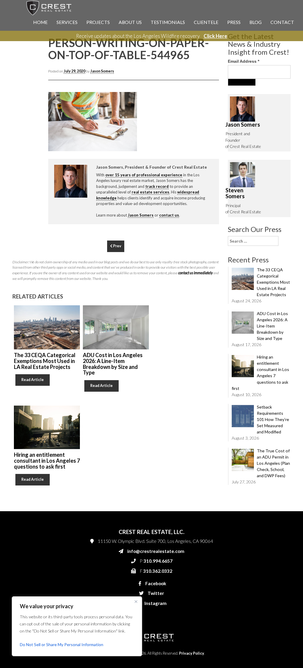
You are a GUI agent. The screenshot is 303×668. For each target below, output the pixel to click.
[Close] (135, 601)
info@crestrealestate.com (228, 116)
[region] (77, 626)
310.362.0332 (218, 139)
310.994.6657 (219, 127)
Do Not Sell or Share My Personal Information (61, 644)
